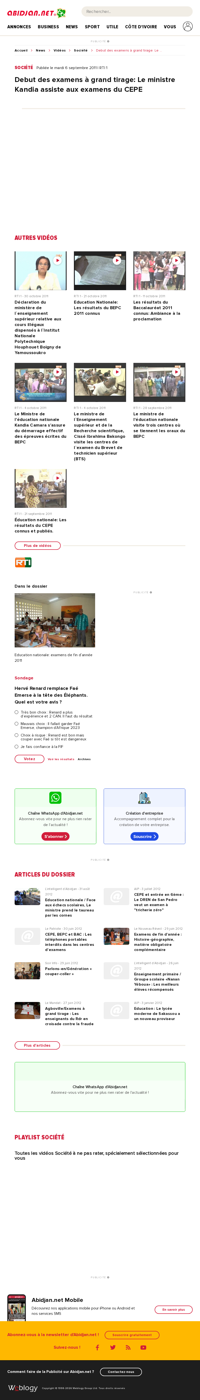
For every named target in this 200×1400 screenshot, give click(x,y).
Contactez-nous (121, 1372)
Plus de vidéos (37, 545)
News (72, 27)
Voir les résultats (61, 759)
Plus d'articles (37, 1045)
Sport (92, 27)
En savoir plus (173, 1310)
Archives (84, 759)
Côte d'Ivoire (141, 27)
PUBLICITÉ (99, 41)
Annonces (19, 27)
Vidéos (60, 50)
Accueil (21, 50)
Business (48, 27)
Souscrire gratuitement (132, 1335)
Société (81, 50)
